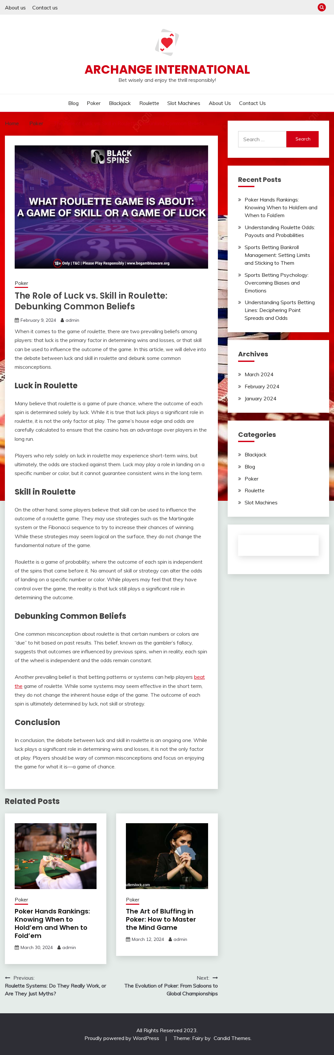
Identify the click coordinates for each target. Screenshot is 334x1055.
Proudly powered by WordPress (122, 1038)
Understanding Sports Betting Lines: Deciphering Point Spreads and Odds (280, 310)
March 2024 (259, 374)
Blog (73, 103)
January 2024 (261, 398)
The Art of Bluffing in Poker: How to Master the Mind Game (161, 919)
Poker (93, 103)
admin (72, 320)
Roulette (149, 103)
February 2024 (262, 386)
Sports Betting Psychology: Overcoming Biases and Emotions (277, 283)
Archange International (167, 69)
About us (15, 7)
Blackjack (120, 103)
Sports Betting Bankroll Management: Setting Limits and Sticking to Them (277, 255)
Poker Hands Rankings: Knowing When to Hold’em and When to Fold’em (52, 923)
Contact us (45, 7)
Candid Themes (232, 1038)
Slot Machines (183, 103)
